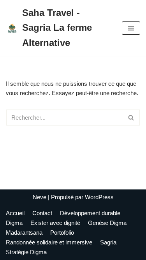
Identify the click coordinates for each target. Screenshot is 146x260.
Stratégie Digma (26, 252)
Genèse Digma (107, 222)
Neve (39, 197)
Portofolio (62, 232)
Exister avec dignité (55, 222)
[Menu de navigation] (131, 28)
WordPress (99, 197)
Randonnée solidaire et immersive (49, 242)
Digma (14, 222)
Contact (42, 213)
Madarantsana (24, 232)
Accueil (15, 213)
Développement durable (90, 213)
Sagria (108, 242)
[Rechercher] (131, 118)
